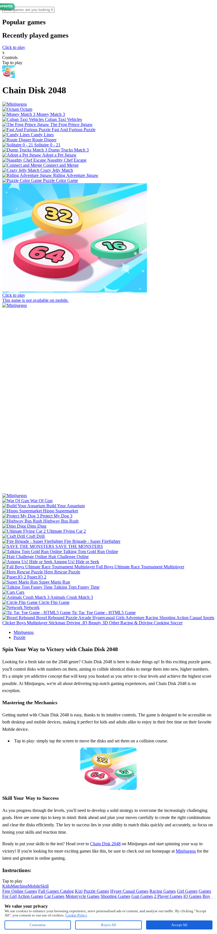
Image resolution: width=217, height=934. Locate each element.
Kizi (79, 891)
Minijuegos (24, 632)
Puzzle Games (96, 891)
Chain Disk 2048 (105, 843)
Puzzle (19, 637)
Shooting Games (115, 896)
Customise (38, 925)
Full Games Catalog (56, 891)
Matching (19, 886)
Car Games (54, 896)
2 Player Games (168, 896)
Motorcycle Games (82, 896)
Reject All (108, 925)
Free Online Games (19, 891)
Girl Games (187, 891)
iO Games (192, 896)
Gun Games (142, 896)
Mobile (34, 886)
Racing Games (162, 891)
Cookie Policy (76, 915)
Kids (6, 886)
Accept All (179, 925)
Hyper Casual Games (129, 891)
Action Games (30, 896)
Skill (44, 886)
